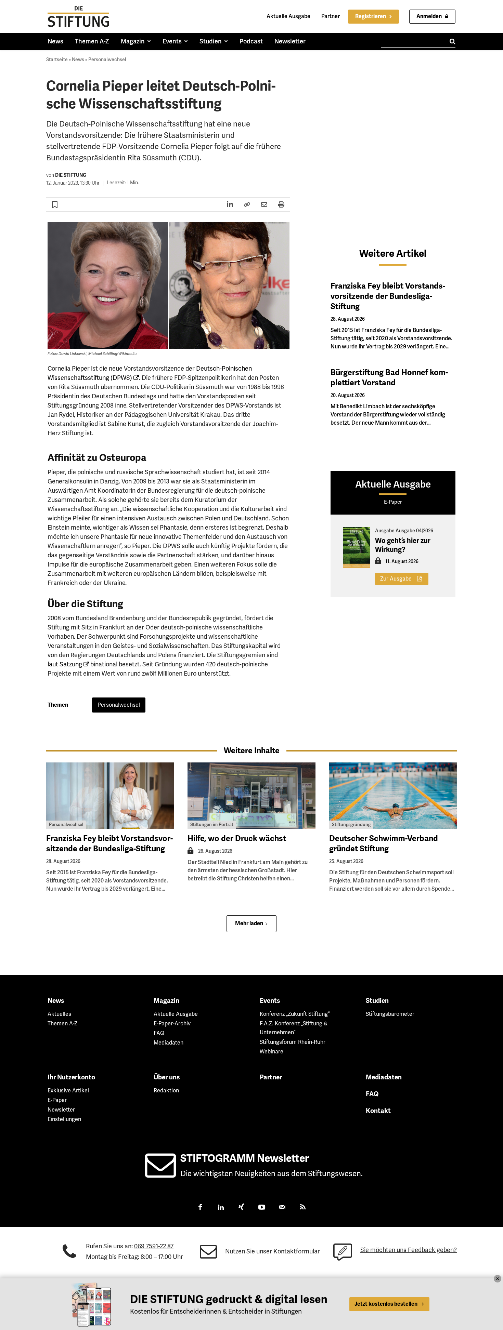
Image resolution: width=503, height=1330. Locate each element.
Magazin (166, 1001)
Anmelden (429, 16)
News (78, 60)
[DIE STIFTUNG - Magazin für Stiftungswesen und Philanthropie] (78, 16)
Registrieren (370, 16)
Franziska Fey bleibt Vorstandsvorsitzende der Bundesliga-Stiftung (388, 296)
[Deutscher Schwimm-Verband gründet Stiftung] (393, 795)
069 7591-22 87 (153, 1246)
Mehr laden (249, 923)
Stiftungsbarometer (390, 1014)
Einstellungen (64, 1119)
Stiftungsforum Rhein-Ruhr (292, 1042)
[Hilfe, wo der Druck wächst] (251, 795)
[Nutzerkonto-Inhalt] (378, 563)
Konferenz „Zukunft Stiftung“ (295, 1014)
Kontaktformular (296, 1251)
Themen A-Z (62, 1023)
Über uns (167, 1077)
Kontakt (378, 1111)
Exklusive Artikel (68, 1090)
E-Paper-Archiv (172, 1023)
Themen (58, 705)
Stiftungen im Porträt (211, 824)
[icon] (160, 1173)
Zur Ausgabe (396, 578)
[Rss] (302, 1207)
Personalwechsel (107, 60)
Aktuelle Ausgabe (288, 16)
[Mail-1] (282, 1207)
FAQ (159, 1033)
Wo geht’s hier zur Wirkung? (402, 545)
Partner (330, 16)
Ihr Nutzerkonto (71, 1077)
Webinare (271, 1051)
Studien (377, 1001)
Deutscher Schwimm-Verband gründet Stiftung (383, 844)
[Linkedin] (220, 1207)
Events (270, 1001)
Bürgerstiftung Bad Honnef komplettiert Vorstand (389, 378)
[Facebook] (200, 1207)
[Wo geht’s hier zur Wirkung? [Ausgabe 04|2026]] (356, 547)
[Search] (452, 41)
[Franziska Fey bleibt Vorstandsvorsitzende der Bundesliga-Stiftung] (110, 795)
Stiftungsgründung (351, 824)
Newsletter (61, 1109)
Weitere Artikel (393, 254)
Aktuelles (59, 1014)
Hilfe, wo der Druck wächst (237, 838)
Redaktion (166, 1090)
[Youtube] (261, 1207)
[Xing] (241, 1207)
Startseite (57, 60)
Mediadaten (168, 1042)
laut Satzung (65, 664)
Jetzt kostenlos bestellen (385, 1304)
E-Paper (57, 1100)
